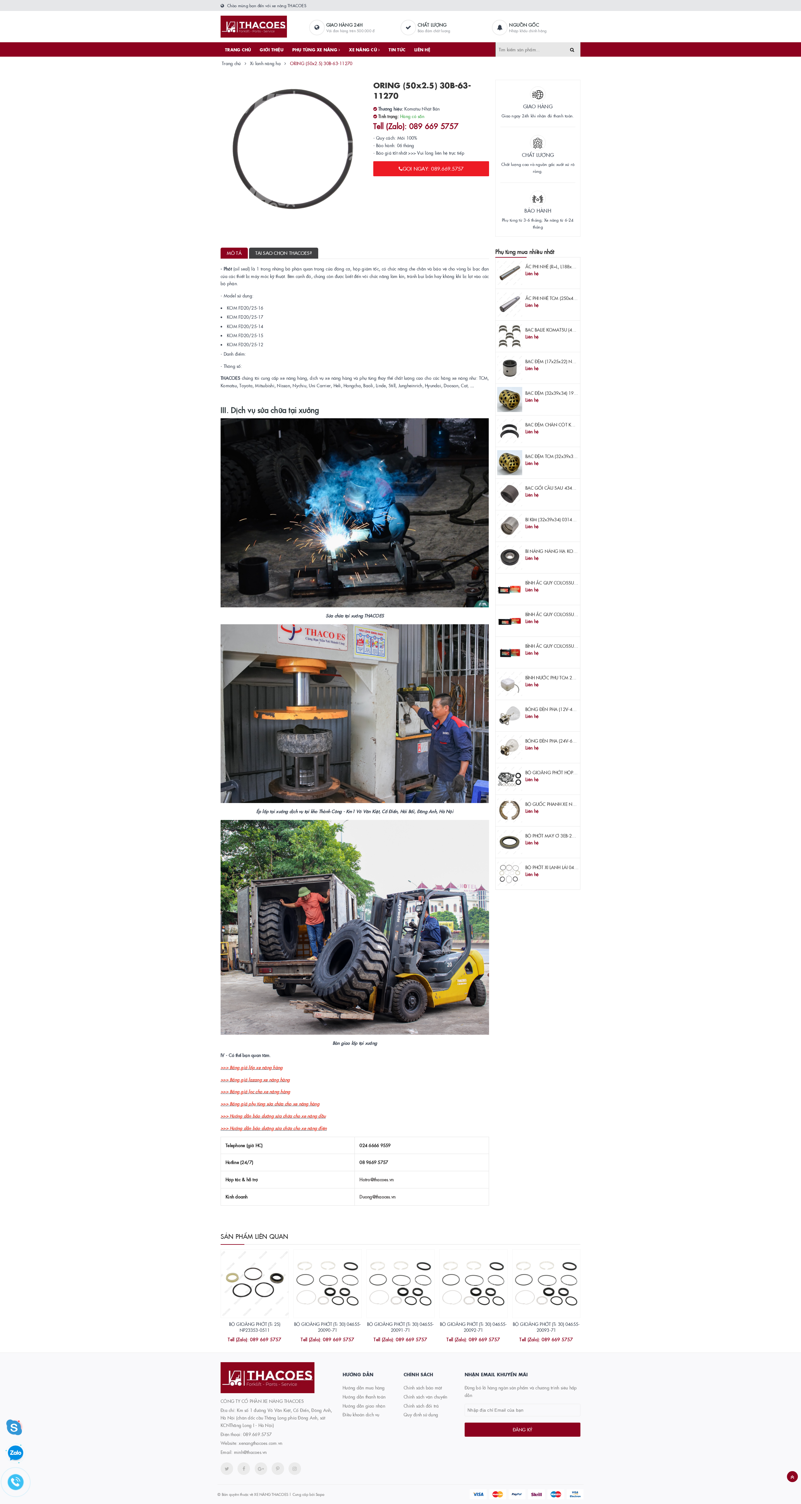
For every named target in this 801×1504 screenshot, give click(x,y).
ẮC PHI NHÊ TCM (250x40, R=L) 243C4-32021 (570, 298)
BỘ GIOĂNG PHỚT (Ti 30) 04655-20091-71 (400, 1327)
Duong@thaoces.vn (377, 1196)
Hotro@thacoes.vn (377, 1179)
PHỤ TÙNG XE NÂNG (315, 49)
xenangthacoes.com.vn (260, 1443)
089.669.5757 (257, 1434)
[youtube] (278, 1468)
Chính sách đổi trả (421, 1406)
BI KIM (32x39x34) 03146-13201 (557, 519)
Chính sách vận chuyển (425, 1396)
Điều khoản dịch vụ (361, 1414)
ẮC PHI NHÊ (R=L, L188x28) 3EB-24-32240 (566, 266)
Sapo (320, 1494)
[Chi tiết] (246, 1340)
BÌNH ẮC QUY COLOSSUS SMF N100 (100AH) (570, 582)
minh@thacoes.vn (250, 1452)
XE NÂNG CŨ (363, 49)
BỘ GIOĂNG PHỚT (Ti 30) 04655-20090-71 (327, 1327)
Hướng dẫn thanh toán (364, 1396)
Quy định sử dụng (421, 1414)
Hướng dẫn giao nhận (364, 1406)
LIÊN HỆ (422, 49)
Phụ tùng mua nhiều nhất (524, 251)
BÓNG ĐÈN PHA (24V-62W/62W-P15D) (565, 741)
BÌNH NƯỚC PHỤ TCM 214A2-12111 (561, 677)
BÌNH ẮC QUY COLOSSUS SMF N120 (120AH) (570, 614)
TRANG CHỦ (238, 49)
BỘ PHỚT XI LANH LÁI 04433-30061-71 (564, 867)
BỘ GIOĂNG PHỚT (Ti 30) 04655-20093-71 (546, 1327)
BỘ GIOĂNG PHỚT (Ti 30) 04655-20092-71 (473, 1327)
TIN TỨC (397, 49)
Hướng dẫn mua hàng (364, 1387)
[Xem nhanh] (261, 1340)
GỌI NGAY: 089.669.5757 (433, 168)
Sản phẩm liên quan (254, 1236)
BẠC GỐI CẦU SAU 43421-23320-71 (561, 488)
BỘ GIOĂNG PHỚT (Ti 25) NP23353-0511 (254, 1327)
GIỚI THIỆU (271, 49)
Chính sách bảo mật (423, 1387)
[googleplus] (261, 1468)
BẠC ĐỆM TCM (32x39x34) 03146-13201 (565, 456)
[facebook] (243, 1468)
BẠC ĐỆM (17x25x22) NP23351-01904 (563, 361)
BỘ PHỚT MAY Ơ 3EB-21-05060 (557, 835)
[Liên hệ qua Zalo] (15, 1453)
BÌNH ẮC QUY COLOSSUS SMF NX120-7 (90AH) (572, 646)
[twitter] (227, 1468)
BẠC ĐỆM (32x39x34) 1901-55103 (559, 393)
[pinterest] (294, 1468)
